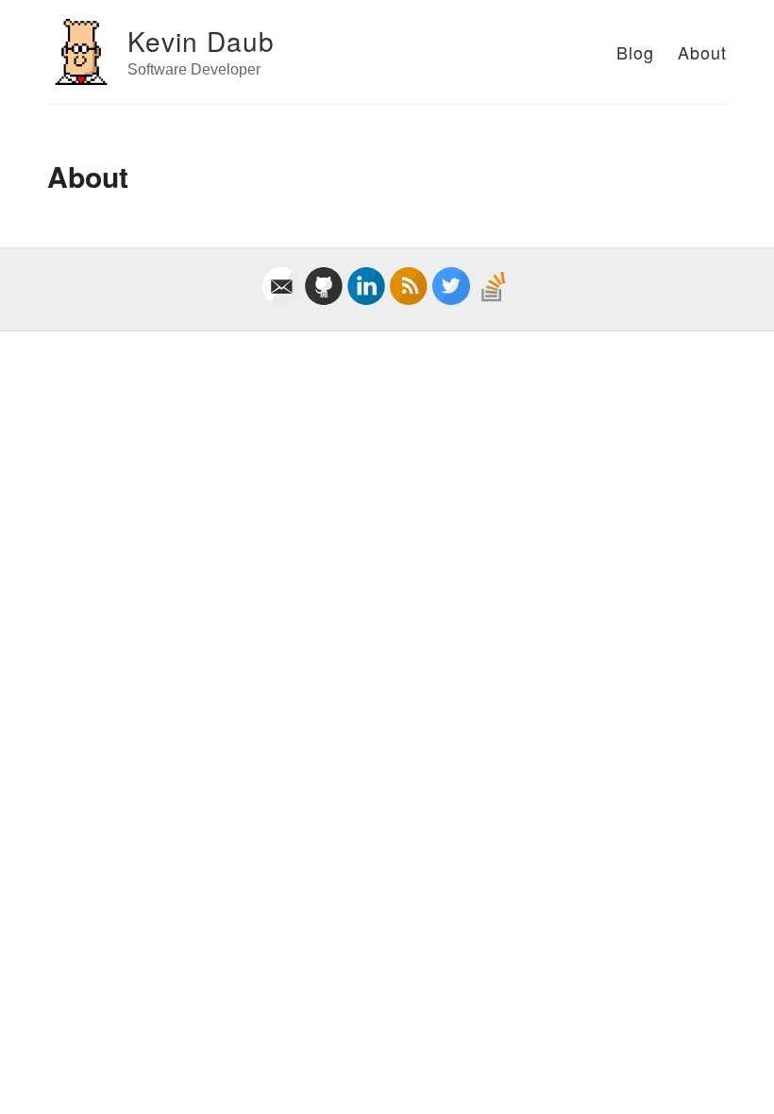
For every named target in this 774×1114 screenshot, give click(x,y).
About (702, 52)
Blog (635, 52)
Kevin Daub (201, 40)
